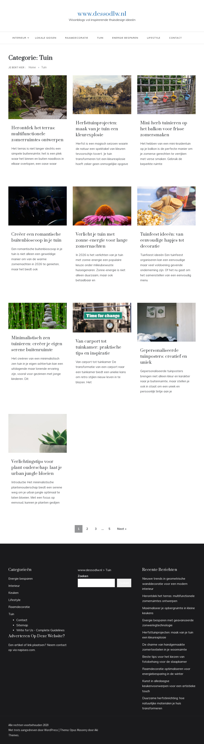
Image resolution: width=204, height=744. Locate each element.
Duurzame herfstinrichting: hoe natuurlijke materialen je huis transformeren (163, 703)
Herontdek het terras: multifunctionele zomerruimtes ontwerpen (37, 134)
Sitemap (22, 625)
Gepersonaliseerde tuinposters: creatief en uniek (163, 356)
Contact (175, 37)
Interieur (19, 37)
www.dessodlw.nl (102, 14)
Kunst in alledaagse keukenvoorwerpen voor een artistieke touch (168, 686)
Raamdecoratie (76, 37)
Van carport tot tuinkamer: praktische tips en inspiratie (98, 347)
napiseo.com (26, 650)
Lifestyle (153, 37)
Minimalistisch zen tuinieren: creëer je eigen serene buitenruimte (36, 344)
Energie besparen (125, 37)
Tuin (100, 37)
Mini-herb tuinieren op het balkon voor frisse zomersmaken (163, 129)
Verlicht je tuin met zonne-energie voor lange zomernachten (102, 240)
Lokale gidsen (45, 37)
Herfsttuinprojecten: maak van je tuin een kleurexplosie (97, 129)
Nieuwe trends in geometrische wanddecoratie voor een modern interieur (164, 584)
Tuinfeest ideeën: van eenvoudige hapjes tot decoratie (162, 240)
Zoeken (83, 576)
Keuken (13, 593)
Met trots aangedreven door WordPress (33, 730)
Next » (121, 529)
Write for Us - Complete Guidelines (40, 630)
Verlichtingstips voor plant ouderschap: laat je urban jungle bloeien (36, 467)
